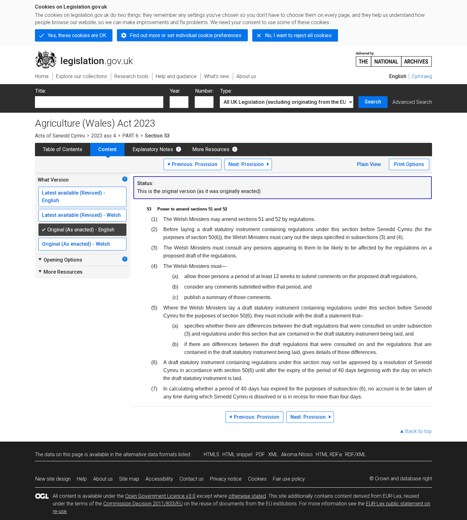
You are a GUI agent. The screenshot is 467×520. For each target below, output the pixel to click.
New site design (53, 479)
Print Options (409, 164)
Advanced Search (412, 102)
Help (82, 479)
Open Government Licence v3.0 (160, 496)
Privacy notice (226, 479)
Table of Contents (62, 149)
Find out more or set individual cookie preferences (185, 35)
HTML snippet (237, 454)
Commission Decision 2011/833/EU (143, 504)
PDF (260, 454)
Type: (226, 91)
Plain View (369, 164)
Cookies (257, 479)
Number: (204, 91)
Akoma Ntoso (297, 454)
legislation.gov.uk (87, 53)
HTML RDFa (329, 454)
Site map (129, 479)
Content (107, 149)
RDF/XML (355, 454)
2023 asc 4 (103, 136)
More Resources (210, 149)
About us (103, 479)
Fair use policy (289, 479)
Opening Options (59, 260)
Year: (175, 91)
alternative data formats (150, 454)
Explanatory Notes (152, 149)
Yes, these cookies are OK (77, 35)
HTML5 (211, 454)
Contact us (191, 479)
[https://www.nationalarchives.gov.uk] (394, 56)
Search (373, 102)
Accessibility (159, 479)
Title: (40, 91)
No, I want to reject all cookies (298, 35)
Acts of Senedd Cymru (60, 136)
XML (273, 454)
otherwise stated (247, 496)
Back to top (418, 431)
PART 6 (130, 136)
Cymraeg (422, 76)
